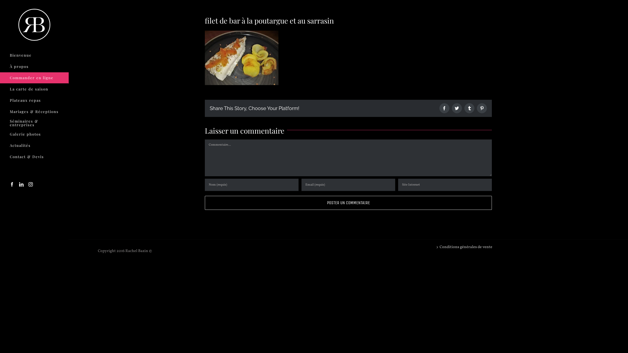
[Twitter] (457, 108)
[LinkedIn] (21, 184)
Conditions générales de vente (466, 247)
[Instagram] (30, 184)
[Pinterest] (482, 108)
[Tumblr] (469, 108)
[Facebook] (12, 184)
